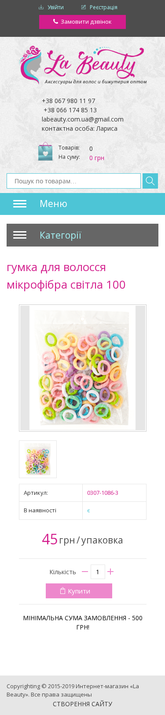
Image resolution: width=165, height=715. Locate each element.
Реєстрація (103, 7)
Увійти (56, 7)
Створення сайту (82, 704)
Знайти (150, 181)
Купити (79, 590)
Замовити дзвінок (86, 21)
